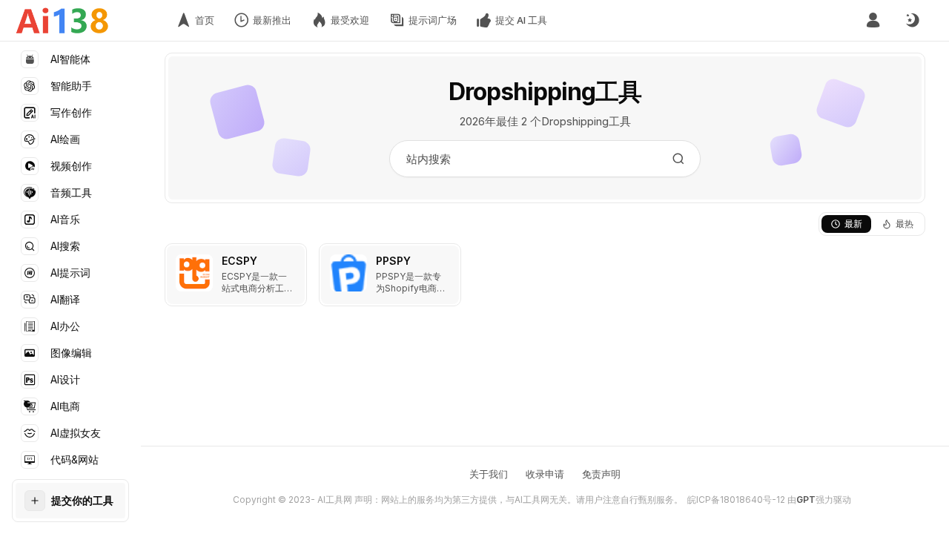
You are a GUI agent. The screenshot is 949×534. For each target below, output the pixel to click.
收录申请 (545, 474)
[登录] (873, 20)
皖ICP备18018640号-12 (736, 499)
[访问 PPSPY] (348, 272)
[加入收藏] (292, 258)
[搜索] (678, 158)
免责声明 (601, 474)
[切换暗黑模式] (912, 20)
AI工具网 (334, 499)
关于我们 (488, 474)
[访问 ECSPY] (194, 272)
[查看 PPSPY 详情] (390, 274)
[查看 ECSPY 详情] (236, 274)
